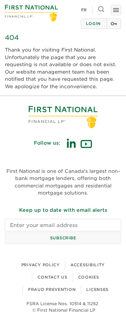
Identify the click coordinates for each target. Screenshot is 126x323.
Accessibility (87, 264)
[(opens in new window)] (71, 143)
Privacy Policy (40, 264)
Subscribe (63, 237)
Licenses (97, 289)
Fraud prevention (52, 289)
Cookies (88, 277)
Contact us (52, 277)
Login (93, 23)
